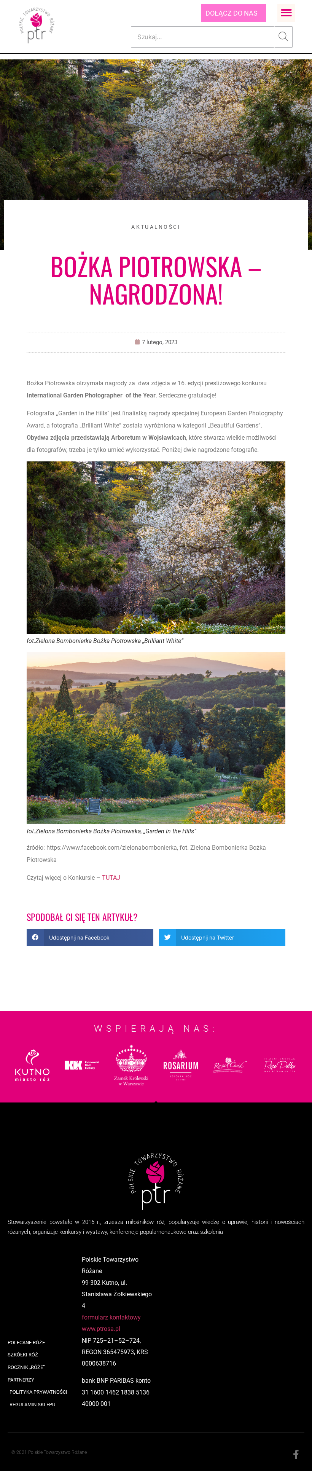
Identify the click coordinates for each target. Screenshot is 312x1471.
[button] (286, 13)
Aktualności (155, 227)
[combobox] (202, 37)
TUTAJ (111, 877)
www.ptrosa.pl (101, 1328)
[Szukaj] (283, 37)
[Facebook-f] (296, 1455)
